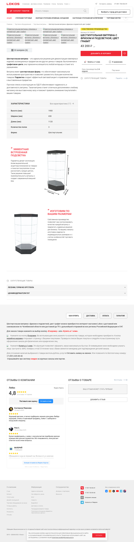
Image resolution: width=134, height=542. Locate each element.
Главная (9, 24)
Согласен (99, 535)
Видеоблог (34, 503)
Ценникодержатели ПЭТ (19, 293)
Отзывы (9, 514)
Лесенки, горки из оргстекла (21, 287)
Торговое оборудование (23, 24)
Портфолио (46, 4)
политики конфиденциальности (63, 537)
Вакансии (59, 494)
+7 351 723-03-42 (90, 492)
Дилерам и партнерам (63, 491)
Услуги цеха (10, 497)
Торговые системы (114, 18)
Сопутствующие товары (103, 78)
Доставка (90, 316)
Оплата (105, 316)
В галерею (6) (21, 50)
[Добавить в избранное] (124, 53)
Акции (9, 18)
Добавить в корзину (101, 53)
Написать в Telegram (91, 502)
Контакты (60, 4)
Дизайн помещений (13, 500)
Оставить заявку (105, 4)
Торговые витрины (39, 24)
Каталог (9, 494)
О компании (26, 4)
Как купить (74, 316)
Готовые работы (12, 506)
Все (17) (60, 104)
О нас (8, 491)
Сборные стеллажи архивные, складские (52, 18)
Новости (34, 500)
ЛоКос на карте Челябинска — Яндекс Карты (36, 466)
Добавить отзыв (97, 400)
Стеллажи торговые (23, 18)
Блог (32, 497)
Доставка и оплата (36, 4)
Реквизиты (10, 512)
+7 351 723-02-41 (120, 4)
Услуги (66, 4)
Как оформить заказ (37, 494)
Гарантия (120, 316)
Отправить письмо (90, 497)
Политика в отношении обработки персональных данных (41, 512)
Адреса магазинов (37, 491)
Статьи (54, 4)
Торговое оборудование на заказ (17, 503)
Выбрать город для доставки (114, 12)
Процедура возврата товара (40, 509)
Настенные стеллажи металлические (88, 18)
